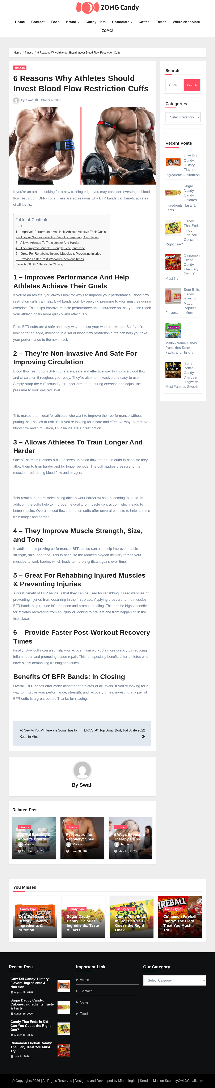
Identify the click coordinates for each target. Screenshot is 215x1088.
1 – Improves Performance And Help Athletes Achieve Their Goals (61, 231)
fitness (20, 67)
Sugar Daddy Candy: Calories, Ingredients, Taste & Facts (83, 923)
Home (20, 22)
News (84, 1002)
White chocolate (186, 22)
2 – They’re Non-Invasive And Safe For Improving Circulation (57, 237)
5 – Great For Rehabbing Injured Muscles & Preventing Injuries (58, 253)
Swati (29, 100)
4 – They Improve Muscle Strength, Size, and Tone (50, 248)
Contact (38, 22)
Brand (71, 22)
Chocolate (121, 22)
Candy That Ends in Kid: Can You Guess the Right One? (130, 923)
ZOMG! (107, 31)
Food (55, 22)
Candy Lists (95, 22)
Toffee (161, 22)
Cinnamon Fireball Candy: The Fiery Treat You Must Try (179, 923)
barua (125, 844)
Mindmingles (127, 1081)
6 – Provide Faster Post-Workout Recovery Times (50, 259)
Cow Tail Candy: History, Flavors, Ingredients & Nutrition (33, 923)
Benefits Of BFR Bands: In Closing (39, 264)
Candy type (28, 909)
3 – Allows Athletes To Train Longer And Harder (47, 242)
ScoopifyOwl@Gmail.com (184, 1081)
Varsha (29, 844)
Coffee (144, 22)
